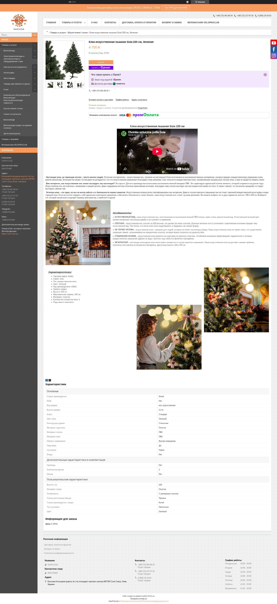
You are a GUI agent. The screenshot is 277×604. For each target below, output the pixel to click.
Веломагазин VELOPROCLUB (14, 144)
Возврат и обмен (172, 22)
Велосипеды (9, 50)
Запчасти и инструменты (15, 67)
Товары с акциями (10, 139)
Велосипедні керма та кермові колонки (18, 126)
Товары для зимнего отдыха (17, 84)
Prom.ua (151, 596)
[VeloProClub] (18, 21)
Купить (101, 62)
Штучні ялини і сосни (13, 108)
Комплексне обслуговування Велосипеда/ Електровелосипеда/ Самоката (17, 99)
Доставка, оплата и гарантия (139, 22)
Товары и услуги (9, 45)
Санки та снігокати (12, 114)
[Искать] (35, 35)
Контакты (110, 22)
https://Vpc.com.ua (10, 233)
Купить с (96, 67)
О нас (94, 22)
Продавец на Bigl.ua (138, 599)
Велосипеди (9, 119)
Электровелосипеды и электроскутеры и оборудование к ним (14, 59)
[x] (50, 381)
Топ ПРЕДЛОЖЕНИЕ (176, 7)
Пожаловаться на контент (130, 601)
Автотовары (9, 78)
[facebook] (46, 381)
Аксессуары (9, 72)
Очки (6, 89)
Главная (51, 22)
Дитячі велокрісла (12, 133)
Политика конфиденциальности (59, 553)
